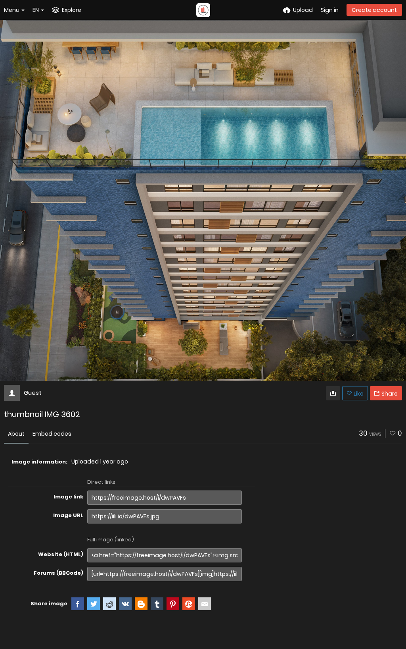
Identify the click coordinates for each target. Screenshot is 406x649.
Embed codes (52, 434)
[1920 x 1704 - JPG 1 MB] (333, 393)
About (16, 434)
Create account (374, 10)
